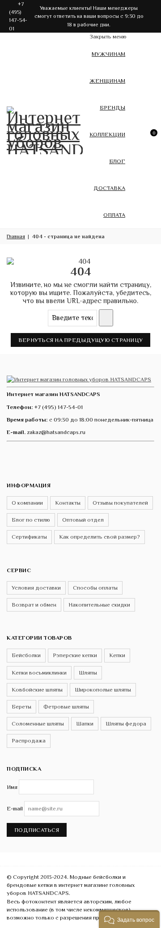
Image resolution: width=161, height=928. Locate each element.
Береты (21, 706)
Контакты (67, 502)
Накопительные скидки (99, 604)
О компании (27, 502)
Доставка (109, 188)
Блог (117, 161)
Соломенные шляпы (38, 723)
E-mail (15, 808)
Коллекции (107, 134)
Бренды (112, 107)
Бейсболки (26, 655)
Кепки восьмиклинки (39, 672)
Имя (12, 787)
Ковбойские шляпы (37, 689)
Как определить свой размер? (99, 536)
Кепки (117, 655)
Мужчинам (108, 54)
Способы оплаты (95, 587)
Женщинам (107, 80)
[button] (129, 919)
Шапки (84, 723)
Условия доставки (36, 587)
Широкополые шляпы (103, 689)
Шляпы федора (126, 723)
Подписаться (36, 830)
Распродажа (29, 740)
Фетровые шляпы (66, 706)
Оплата (114, 214)
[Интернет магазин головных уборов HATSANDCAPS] (45, 129)
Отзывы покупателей (120, 502)
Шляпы (88, 672)
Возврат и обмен (34, 604)
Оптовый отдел (83, 519)
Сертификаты (29, 536)
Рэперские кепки (75, 655)
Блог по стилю (31, 519)
